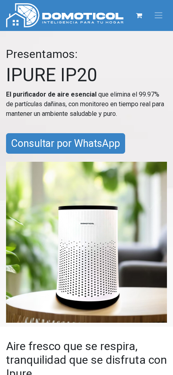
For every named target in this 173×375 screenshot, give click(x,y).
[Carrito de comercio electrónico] (139, 15)
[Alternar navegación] (158, 15)
